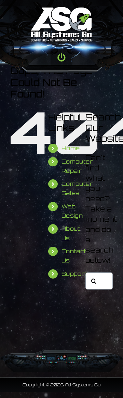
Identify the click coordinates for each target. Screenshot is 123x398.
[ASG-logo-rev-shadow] (61, 10)
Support (74, 273)
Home (71, 148)
